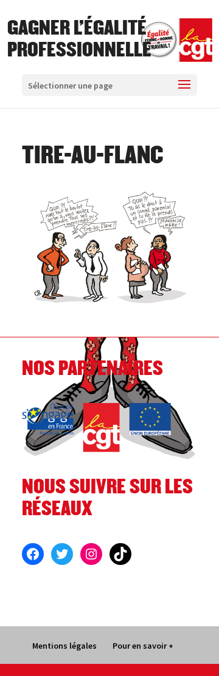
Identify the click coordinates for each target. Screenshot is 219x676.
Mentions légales (64, 645)
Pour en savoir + (143, 645)
